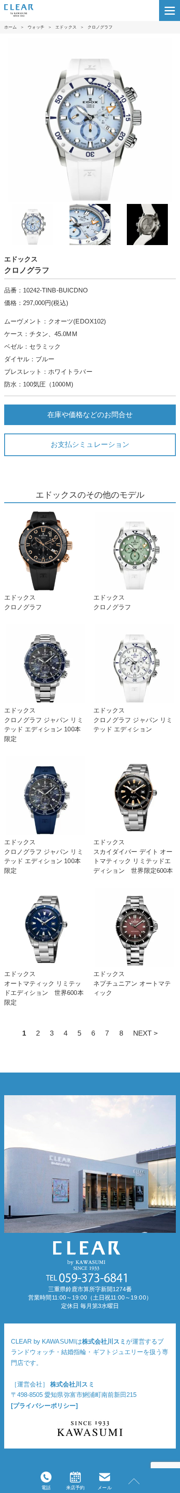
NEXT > (145, 1033)
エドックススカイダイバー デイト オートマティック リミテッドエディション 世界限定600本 (133, 856)
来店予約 (75, 1487)
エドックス (65, 27)
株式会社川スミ (104, 1341)
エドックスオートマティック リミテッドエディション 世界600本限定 (44, 988)
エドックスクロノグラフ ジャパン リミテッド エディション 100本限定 (43, 724)
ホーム (10, 27)
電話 (46, 1487)
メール (104, 1487)
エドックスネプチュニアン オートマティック (132, 983)
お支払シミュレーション (90, 444)
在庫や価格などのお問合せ (90, 414)
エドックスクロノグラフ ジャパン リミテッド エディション (132, 720)
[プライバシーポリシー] (44, 1405)
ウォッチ (36, 27)
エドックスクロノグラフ (23, 602)
